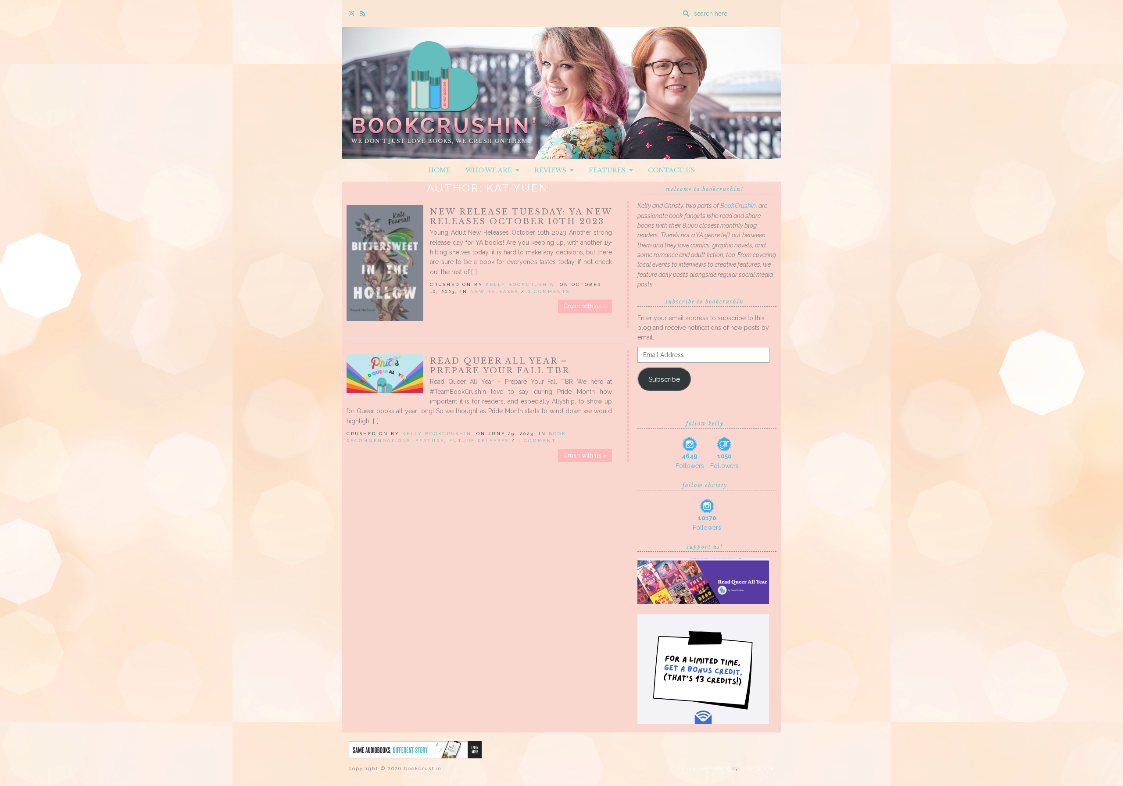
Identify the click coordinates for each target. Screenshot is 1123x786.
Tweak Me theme (703, 769)
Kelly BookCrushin (520, 284)
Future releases (479, 440)
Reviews (552, 170)
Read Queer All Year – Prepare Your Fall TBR (500, 365)
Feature (429, 440)
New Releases (494, 291)
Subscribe (664, 379)
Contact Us (671, 170)
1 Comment (537, 440)
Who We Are (490, 170)
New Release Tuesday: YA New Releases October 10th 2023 (521, 216)
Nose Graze (757, 769)
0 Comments (549, 291)
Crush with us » (585, 306)
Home (439, 170)
